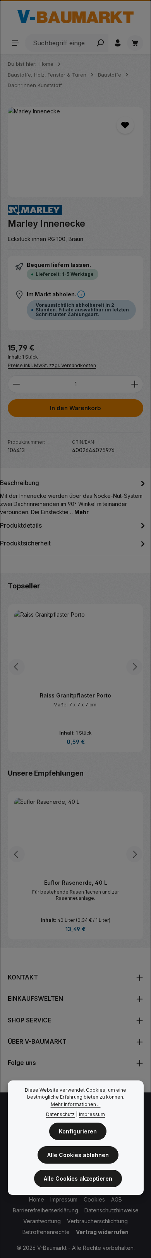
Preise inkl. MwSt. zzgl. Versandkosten (52, 365)
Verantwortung (42, 1221)
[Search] (100, 43)
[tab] (73, 497)
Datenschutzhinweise (111, 1210)
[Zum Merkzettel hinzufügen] (125, 125)
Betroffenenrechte (46, 1232)
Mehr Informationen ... (76, 1104)
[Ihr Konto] (117, 43)
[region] (75, 152)
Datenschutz (60, 1114)
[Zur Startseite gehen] (75, 16)
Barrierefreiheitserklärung (45, 1210)
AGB (116, 1199)
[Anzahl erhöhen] (135, 384)
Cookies (94, 1199)
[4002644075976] (75, 152)
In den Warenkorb (75, 408)
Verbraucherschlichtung (97, 1221)
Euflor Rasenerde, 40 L (75, 882)
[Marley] (35, 210)
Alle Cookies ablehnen (78, 1155)
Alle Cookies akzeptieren (78, 1178)
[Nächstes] (134, 667)
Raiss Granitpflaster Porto (75, 695)
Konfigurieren (78, 1131)
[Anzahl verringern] (16, 384)
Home (36, 1199)
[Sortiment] (15, 43)
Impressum (63, 1199)
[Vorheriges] (17, 667)
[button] (81, 294)
